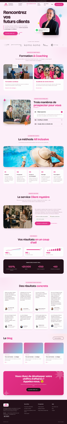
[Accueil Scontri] (5, 4)
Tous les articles (58, 338)
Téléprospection (41, 406)
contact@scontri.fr (12, 414)
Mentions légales (61, 421)
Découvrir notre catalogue (11, 88)
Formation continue (20, 4)
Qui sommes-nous (46, 4)
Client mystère (38, 4)
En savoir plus (39, 88)
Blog (52, 4)
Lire (6, 362)
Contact (53, 410)
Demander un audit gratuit (43, 223)
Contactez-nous (59, 4)
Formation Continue (27, 408)
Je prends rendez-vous (10, 33)
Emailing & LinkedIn (41, 408)
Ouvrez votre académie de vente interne (30, 411)
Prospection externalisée (10, 4)
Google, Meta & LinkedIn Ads (43, 410)
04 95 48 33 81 (5, 414)
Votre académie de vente (31, 3)
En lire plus (36, 107)
